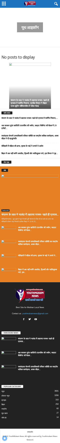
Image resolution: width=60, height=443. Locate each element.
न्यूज (2, 391)
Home (3, 12)
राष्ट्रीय (4, 409)
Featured (5, 210)
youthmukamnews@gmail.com (35, 313)
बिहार (3, 404)
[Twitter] (30, 319)
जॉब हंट (4, 418)
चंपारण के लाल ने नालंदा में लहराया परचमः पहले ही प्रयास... (30, 214)
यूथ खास (4, 413)
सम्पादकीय (30, 432)
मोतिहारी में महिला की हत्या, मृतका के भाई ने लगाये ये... (37, 255)
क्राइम (3, 400)
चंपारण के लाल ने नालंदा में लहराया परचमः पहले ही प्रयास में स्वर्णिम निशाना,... (29, 118)
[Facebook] (24, 319)
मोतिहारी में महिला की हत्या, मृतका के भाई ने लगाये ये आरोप (22, 145)
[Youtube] (36, 319)
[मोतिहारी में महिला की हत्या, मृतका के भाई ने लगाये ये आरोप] (8, 259)
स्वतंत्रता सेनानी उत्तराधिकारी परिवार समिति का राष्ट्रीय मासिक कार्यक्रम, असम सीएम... (38, 243)
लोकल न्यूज (5, 396)
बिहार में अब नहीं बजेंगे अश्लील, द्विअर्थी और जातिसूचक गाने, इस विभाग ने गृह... (29, 153)
